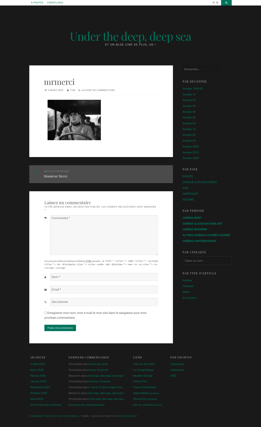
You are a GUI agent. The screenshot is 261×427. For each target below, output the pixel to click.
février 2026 (38, 375)
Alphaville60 (146, 393)
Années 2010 (191, 152)
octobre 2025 (38, 393)
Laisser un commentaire (98, 90)
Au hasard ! (190, 297)
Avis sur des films (144, 364)
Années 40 (189, 111)
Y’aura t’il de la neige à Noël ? (108, 387)
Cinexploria (55, 2)
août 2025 (36, 399)
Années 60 (189, 123)
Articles (187, 280)
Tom (72, 90)
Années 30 (189, 106)
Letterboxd (177, 370)
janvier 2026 (38, 381)
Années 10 (189, 94)
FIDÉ (173, 375)
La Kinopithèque (143, 370)
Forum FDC (140, 381)
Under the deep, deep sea (130, 35)
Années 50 (189, 117)
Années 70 (189, 129)
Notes (186, 292)
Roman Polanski (100, 381)
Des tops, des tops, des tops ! (106, 375)
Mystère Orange (143, 375)
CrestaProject (127, 416)
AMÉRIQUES (190, 193)
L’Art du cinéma (148, 404)
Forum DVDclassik (144, 387)
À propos (37, 2)
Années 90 (189, 140)
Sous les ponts (99, 364)
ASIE (185, 188)
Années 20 (189, 100)
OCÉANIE (188, 199)
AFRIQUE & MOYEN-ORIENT (200, 182)
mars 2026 (37, 370)
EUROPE (188, 176)
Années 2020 (191, 158)
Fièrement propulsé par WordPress (53, 416)
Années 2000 (191, 146)
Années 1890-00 (193, 88)
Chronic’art (145, 399)
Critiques (188, 286)
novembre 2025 (40, 387)
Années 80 (189, 134)
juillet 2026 (37, 364)
